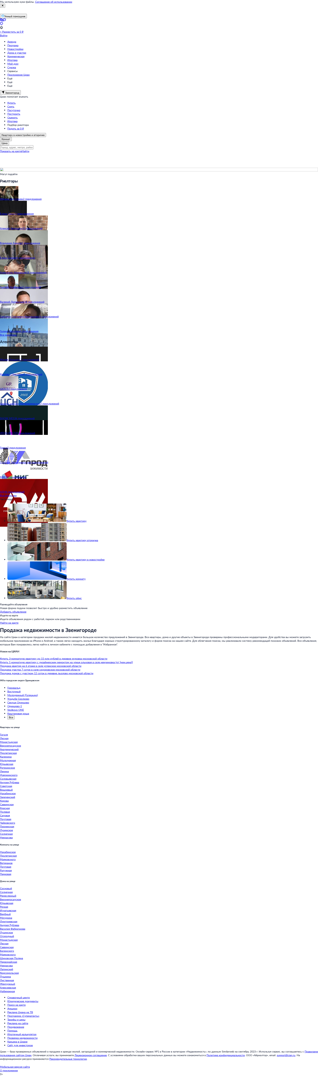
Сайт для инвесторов (20, 1045)
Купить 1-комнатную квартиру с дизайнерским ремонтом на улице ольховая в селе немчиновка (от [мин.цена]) (66, 662)
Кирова (4, 800)
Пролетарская (8, 753)
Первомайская (8, 962)
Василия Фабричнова (12, 929)
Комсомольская (9, 973)
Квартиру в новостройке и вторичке (23, 135)
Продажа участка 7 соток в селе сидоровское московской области (40, 669)
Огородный (7, 936)
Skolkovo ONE (15, 710)
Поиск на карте (16, 1005)
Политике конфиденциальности (225, 1055)
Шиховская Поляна (11, 958)
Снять (10, 106)
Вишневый (6, 789)
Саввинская (7, 804)
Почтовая (5, 819)
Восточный (14, 691)
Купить (11, 103)
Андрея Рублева (9, 782)
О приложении (9, 1070)
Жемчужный (7, 984)
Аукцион (12, 1008)
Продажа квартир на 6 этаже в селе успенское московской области (40, 666)
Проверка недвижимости (22, 1038)
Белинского (7, 951)
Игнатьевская (8, 910)
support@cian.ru (286, 1055)
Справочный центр (18, 997)
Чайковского (7, 822)
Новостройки (15, 49)
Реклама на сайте (17, 1023)
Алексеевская (8, 987)
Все (11, 717)
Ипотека (12, 60)
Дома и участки (16, 52)
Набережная (7, 991)
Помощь (12, 1030)
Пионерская (7, 826)
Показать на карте (11, 151)
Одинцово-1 (14, 706)
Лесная (4, 738)
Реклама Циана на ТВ (20, 1012)
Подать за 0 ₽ (15, 128)
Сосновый (6, 888)
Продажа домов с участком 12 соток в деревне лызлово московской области (46, 673)
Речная (4, 906)
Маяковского (8, 859)
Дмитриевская (8, 921)
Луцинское (6, 830)
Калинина (6, 756)
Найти (25, 151)
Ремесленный (8, 895)
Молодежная (8, 760)
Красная (5, 808)
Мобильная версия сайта (15, 1066)
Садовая (5, 815)
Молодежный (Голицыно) (22, 695)
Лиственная (7, 980)
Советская (6, 786)
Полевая (5, 811)
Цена (4, 143)
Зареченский (7, 797)
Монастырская (9, 742)
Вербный (5, 914)
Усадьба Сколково (18, 698)
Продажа (12, 45)
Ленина (4, 771)
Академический (9, 749)
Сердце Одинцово (18, 702)
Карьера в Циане (17, 1041)
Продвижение (15, 1027)
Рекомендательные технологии (68, 1059)
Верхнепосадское (10, 745)
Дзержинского (8, 775)
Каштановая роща (18, 713)
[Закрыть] (2, 6)
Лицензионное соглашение (91, 1055)
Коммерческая (15, 56)
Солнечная (6, 834)
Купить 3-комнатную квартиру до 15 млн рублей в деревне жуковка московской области (53, 658)
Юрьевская (6, 764)
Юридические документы (22, 1001)
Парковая (5, 874)
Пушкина (5, 976)
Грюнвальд (13, 687)
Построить (13, 114)
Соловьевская (8, 778)
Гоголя (4, 734)
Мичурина (6, 917)
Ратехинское (7, 767)
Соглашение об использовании (53, 1)
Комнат (5, 139)
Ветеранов (6, 863)
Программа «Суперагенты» (23, 1016)
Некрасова (6, 837)
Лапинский (6, 969)
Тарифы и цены (16, 1019)
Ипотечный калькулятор (21, 1034)
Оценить (12, 117)
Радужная (6, 870)
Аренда (11, 41)
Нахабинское (8, 793)
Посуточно (13, 110)
